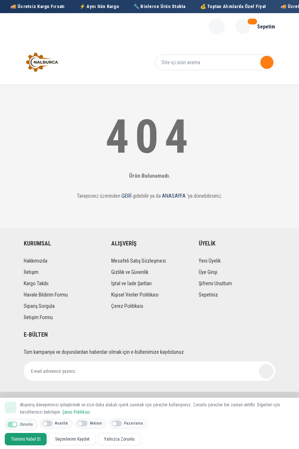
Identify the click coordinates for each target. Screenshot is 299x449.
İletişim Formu (38, 317)
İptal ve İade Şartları (131, 283)
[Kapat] (289, 407)
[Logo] (42, 62)
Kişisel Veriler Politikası (135, 295)
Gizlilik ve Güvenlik (129, 272)
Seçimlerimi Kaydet (72, 439)
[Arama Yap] (266, 62)
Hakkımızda (35, 261)
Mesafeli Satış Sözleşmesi (138, 261)
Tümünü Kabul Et (25, 439)
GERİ (126, 196)
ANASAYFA (174, 196)
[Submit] (266, 371)
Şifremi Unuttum (215, 283)
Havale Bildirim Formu (46, 295)
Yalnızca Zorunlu (119, 439)
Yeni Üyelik (210, 261)
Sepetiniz (208, 295)
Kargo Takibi (36, 283)
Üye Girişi (208, 272)
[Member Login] (217, 27)
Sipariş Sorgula (39, 306)
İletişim (31, 272)
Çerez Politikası (127, 306)
